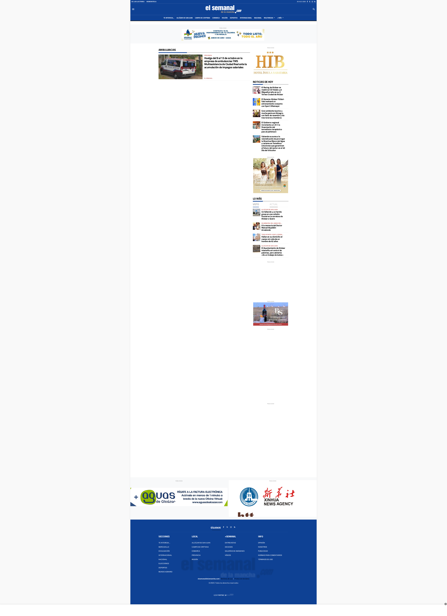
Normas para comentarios (270, 555)
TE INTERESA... (164, 543)
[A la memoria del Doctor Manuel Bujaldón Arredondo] (256, 226)
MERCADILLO (164, 547)
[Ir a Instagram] (312, 2)
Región (195, 559)
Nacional (163, 559)
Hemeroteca (151, 1)
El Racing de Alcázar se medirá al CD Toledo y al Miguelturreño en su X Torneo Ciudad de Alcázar (272, 91)
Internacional (165, 555)
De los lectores (137, 1)
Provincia (196, 555)
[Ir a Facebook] (307, 2)
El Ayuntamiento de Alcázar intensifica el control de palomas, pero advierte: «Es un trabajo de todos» (273, 251)
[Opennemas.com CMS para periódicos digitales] (223, 595)
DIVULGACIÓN (164, 551)
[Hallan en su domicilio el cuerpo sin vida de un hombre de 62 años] (256, 237)
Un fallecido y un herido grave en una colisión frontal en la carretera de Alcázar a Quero (272, 215)
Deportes (163, 568)
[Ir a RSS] (314, 2)
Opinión (261, 543)
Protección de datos (241, 579)
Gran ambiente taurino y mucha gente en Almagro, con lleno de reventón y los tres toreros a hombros (272, 114)
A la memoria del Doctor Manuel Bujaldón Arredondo (271, 228)
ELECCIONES (164, 563)
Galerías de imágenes (234, 551)
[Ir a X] (309, 2)
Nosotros (262, 547)
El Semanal (208, 78)
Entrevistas (230, 543)
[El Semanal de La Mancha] (223, 9)
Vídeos (228, 555)
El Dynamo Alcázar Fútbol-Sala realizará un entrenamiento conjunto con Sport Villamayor (272, 103)
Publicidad (263, 551)
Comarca (196, 551)
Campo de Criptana (200, 547)
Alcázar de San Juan (201, 543)
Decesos (229, 547)
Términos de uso (265, 559)
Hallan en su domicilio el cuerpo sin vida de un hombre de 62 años (271, 239)
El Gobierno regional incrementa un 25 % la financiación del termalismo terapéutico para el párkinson (271, 127)
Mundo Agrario (165, 572)
